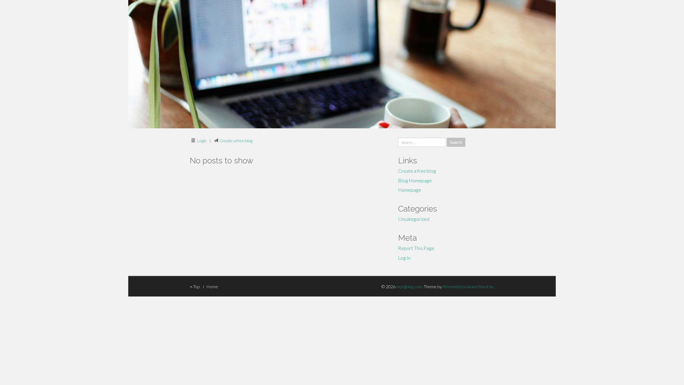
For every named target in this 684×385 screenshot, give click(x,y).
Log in (404, 258)
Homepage (409, 190)
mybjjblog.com (409, 286)
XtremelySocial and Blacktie (468, 286)
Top (196, 286)
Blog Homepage (415, 180)
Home (212, 286)
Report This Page (416, 248)
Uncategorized (413, 219)
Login (202, 140)
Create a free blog (236, 140)
